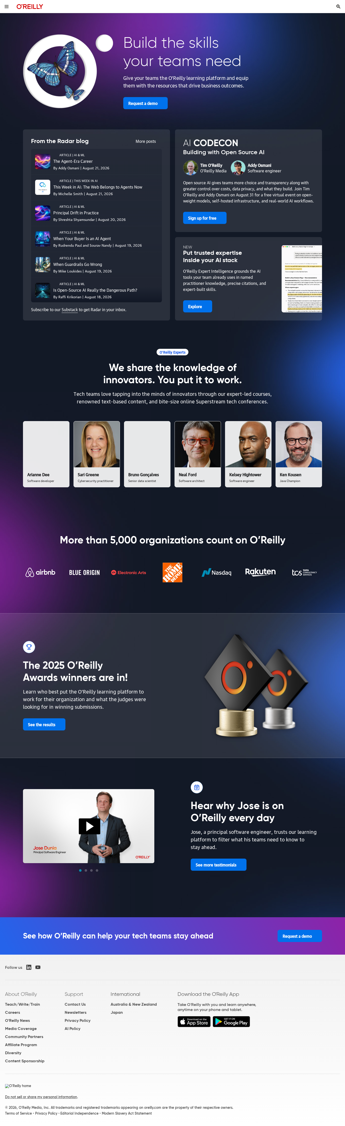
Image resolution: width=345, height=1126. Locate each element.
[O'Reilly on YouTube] (37, 967)
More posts (146, 141)
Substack (70, 309)
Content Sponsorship (24, 1061)
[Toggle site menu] (7, 7)
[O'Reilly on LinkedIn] (28, 967)
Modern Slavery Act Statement (127, 1113)
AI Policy (72, 1028)
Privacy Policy (77, 1020)
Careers (12, 1012)
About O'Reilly (21, 994)
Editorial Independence (79, 1113)
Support (74, 994)
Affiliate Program (21, 1044)
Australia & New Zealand (134, 1004)
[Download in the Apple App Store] (194, 1025)
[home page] (30, 6)
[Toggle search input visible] (338, 7)
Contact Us (75, 1004)
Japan (117, 1012)
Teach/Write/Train (22, 1004)
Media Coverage (21, 1028)
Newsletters (75, 1012)
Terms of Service (18, 1113)
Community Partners (24, 1036)
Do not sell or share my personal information (41, 1097)
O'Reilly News (17, 1020)
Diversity (13, 1052)
